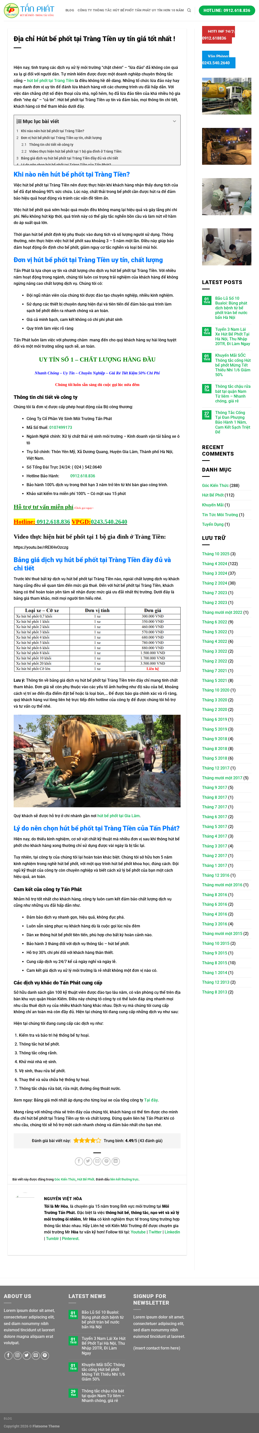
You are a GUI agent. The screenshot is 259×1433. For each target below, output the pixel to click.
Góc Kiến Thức (65, 1179)
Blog (70, 10)
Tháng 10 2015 (215, 943)
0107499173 (60, 427)
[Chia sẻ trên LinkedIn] (116, 1161)
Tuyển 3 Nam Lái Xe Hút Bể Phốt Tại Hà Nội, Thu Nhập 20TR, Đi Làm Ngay (232, 336)
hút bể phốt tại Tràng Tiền (50, 80)
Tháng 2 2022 (214, 661)
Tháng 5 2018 (214, 758)
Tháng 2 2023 (214, 602)
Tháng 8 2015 (214, 962)
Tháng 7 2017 (214, 807)
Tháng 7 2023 (214, 592)
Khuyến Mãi (213, 505)
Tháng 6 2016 (214, 904)
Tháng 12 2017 (215, 768)
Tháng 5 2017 (214, 826)
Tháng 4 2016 (214, 914)
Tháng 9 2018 (214, 738)
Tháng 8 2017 (214, 797)
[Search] (189, 10)
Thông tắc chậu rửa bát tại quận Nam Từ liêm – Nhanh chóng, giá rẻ (233, 393)
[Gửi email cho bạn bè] (97, 1161)
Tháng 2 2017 (214, 855)
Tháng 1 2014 (214, 972)
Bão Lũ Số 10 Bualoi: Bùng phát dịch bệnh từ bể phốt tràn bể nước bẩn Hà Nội (231, 308)
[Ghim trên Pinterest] (106, 1161)
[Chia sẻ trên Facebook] (79, 1161)
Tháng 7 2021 (214, 670)
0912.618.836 (82, 476)
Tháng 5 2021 (214, 680)
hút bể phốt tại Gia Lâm (118, 815)
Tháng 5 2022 (214, 631)
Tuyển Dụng (213, 524)
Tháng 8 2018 (214, 748)
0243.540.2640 (109, 521)
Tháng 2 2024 (214, 583)
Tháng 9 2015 (214, 953)
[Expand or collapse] (174, 121)
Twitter (155, 1232)
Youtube (138, 1232)
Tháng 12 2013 (215, 982)
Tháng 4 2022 (214, 641)
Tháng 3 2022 (214, 651)
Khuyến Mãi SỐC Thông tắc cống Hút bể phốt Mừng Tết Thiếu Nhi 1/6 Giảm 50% (233, 365)
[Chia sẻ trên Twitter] (88, 1161)
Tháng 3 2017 (214, 846)
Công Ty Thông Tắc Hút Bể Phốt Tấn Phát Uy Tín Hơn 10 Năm (131, 10)
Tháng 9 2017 (214, 787)
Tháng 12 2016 (215, 875)
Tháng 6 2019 (214, 719)
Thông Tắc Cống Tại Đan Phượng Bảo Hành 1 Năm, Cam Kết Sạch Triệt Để (232, 422)
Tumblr (52, 1238)
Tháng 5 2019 (214, 729)
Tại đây (151, 1100)
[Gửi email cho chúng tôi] (36, 1356)
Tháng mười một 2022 (222, 612)
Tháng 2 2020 (214, 709)
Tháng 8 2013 (214, 992)
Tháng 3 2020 (214, 700)
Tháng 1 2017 (214, 865)
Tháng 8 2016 (214, 894)
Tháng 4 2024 (214, 563)
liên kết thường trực (124, 1179)
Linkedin (172, 1232)
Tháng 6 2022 (214, 622)
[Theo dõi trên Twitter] (27, 1356)
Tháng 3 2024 (214, 573)
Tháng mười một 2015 (222, 933)
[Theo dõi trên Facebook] (8, 1356)
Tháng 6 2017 (214, 816)
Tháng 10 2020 (215, 690)
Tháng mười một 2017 (222, 778)
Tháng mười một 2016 (222, 885)
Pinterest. (70, 1238)
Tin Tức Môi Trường (220, 514)
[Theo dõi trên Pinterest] (45, 1356)
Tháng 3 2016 (214, 924)
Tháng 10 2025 (215, 554)
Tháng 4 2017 (214, 836)
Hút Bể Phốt (85, 1179)
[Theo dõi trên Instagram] (17, 1356)
